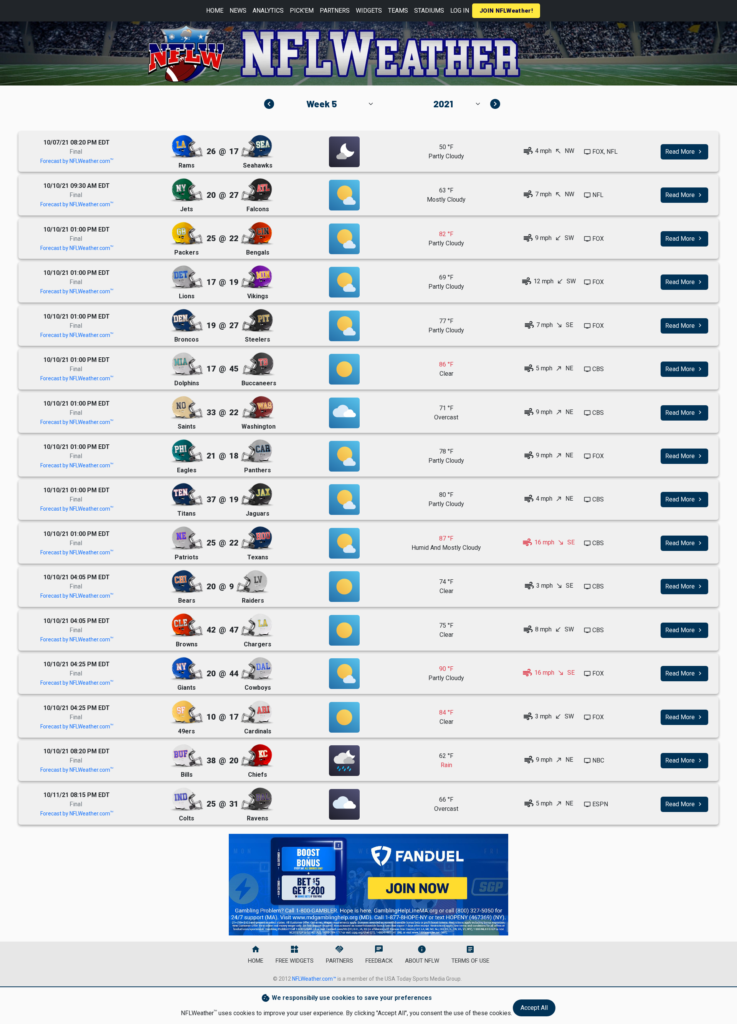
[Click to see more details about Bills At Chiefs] (344, 760)
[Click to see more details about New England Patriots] (186, 538)
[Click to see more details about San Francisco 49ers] (186, 712)
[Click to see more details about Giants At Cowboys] (344, 673)
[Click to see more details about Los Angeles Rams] (186, 147)
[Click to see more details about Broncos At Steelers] (344, 326)
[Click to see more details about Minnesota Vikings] (257, 277)
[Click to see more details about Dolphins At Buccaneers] (344, 369)
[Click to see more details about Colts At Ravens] (344, 804)
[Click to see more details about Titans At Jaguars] (344, 499)
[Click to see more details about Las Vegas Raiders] (252, 582)
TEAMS (398, 10)
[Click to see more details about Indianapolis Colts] (186, 800)
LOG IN (459, 10)
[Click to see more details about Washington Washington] (258, 408)
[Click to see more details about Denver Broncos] (186, 321)
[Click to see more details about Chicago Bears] (186, 582)
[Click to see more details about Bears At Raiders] (344, 586)
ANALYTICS (268, 10)
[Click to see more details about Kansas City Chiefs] (257, 756)
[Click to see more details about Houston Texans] (257, 538)
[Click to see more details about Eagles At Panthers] (344, 456)
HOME (214, 10)
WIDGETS (369, 10)
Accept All (534, 1007)
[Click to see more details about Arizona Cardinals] (257, 712)
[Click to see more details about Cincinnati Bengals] (257, 234)
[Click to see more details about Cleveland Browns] (186, 625)
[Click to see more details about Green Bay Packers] (186, 234)
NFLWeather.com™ (314, 979)
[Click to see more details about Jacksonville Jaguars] (257, 495)
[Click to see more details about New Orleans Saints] (186, 408)
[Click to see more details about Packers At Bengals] (344, 239)
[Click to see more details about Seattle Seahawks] (257, 147)
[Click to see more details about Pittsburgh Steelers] (257, 321)
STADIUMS (429, 10)
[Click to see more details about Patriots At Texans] (344, 543)
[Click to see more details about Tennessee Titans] (186, 495)
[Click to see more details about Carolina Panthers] (257, 451)
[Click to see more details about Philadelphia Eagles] (186, 451)
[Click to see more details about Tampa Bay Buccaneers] (258, 364)
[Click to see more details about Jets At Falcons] (344, 195)
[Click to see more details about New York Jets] (186, 190)
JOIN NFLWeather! (506, 10)
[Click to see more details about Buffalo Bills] (186, 756)
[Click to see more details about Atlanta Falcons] (257, 190)
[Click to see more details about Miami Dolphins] (186, 364)
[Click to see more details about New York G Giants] (186, 669)
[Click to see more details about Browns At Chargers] (344, 630)
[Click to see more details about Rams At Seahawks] (344, 151)
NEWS (238, 10)
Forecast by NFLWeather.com (76, 161)
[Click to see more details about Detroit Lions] (186, 277)
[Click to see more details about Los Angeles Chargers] (257, 625)
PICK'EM (302, 10)
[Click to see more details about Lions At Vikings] (344, 282)
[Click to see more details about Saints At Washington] (344, 413)
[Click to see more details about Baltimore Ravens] (257, 800)
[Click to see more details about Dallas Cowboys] (257, 669)
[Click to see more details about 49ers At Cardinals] (344, 717)
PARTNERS (335, 10)
